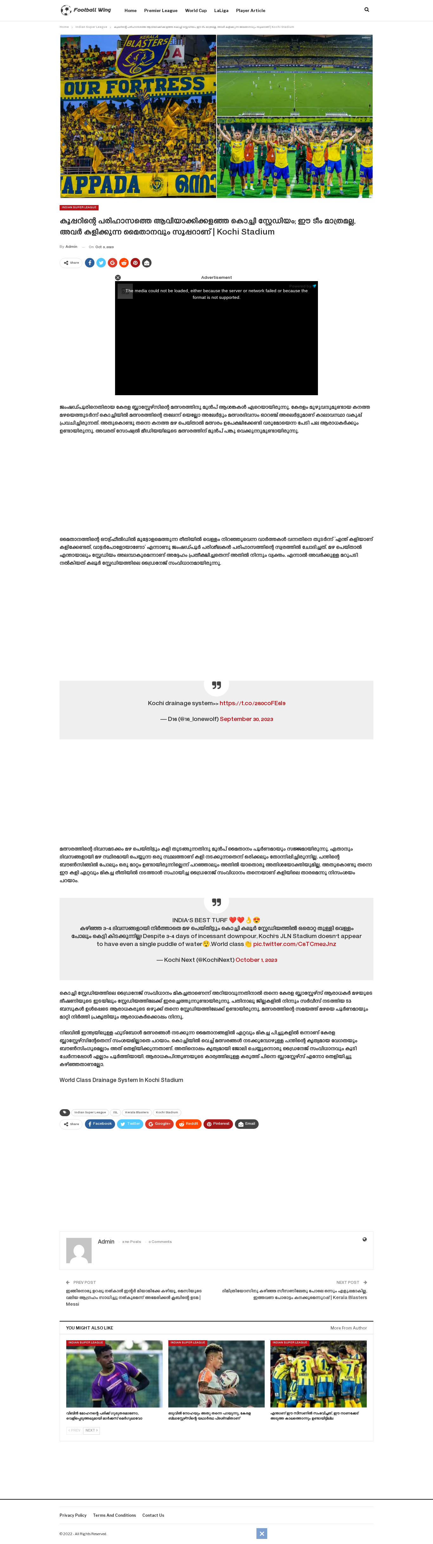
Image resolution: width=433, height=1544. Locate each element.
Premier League (161, 10)
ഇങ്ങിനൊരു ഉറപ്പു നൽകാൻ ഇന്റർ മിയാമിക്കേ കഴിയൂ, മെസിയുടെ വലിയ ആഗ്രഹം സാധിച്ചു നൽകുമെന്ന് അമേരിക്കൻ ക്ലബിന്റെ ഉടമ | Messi (134, 1298)
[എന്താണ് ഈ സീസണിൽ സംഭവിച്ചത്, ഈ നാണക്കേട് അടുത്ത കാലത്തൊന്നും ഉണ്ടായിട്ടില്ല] (318, 1374)
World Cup (196, 10)
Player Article (250, 10)
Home (131, 10)
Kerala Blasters (137, 1112)
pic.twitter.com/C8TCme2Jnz (294, 944)
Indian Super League (79, 207)
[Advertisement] (216, 487)
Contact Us (153, 1515)
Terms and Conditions (114, 1515)
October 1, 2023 (256, 960)
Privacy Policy (73, 1515)
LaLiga (221, 10)
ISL (115, 1112)
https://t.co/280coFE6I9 (252, 703)
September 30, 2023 (246, 719)
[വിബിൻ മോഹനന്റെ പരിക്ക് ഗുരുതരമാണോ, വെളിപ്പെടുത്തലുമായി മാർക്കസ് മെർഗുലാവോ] (114, 1374)
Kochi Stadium (167, 1112)
